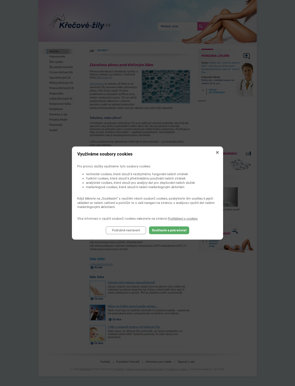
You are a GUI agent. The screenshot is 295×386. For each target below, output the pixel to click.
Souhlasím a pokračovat (169, 230)
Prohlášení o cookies (183, 219)
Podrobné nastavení (126, 230)
